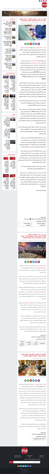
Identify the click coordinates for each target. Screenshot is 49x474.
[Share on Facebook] (39, 44)
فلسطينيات (41, 455)
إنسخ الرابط (27, 219)
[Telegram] (23, 466)
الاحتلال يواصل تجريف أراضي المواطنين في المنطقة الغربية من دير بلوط (8, 58)
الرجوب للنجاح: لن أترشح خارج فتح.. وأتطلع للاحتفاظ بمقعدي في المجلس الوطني (6, 183)
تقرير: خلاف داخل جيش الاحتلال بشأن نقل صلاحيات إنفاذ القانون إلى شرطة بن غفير (7, 133)
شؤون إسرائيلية (18, 455)
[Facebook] (30, 466)
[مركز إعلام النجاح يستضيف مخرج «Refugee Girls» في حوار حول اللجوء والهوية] (12, 96)
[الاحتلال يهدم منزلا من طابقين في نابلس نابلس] (13, 37)
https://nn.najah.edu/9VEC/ (39, 434)
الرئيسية (45, 8)
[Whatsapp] (21, 466)
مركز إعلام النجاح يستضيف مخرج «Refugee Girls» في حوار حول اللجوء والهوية (13, 104)
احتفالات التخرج (28, 343)
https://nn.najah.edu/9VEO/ (38, 337)
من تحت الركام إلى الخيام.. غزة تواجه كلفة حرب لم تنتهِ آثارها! (12, 164)
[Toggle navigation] (40, 1)
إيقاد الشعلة (35, 343)
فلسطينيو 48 (29, 455)
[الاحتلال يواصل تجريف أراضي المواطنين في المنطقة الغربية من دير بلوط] (13, 56)
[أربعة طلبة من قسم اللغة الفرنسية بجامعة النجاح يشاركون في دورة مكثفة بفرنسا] (12, 77)
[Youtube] (18, 466)
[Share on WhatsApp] (28, 44)
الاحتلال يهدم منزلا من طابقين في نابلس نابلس (7, 38)
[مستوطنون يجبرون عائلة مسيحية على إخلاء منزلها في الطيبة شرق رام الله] (13, 42)
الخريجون (42, 343)
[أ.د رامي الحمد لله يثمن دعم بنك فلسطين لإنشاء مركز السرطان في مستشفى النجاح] (6, 77)
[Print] (25, 44)
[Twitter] (26, 466)
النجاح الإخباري (44, 4)
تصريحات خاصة (11, 154)
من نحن (28, 469)
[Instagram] (28, 466)
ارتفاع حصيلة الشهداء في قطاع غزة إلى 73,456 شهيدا (7, 24)
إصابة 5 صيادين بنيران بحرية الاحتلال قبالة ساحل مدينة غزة (8, 51)
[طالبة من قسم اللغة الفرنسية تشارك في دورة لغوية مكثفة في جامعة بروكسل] (6, 96)
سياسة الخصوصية (24, 470)
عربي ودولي (41, 457)
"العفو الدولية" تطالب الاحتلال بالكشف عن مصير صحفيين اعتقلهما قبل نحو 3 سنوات (8, 31)
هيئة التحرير (21, 469)
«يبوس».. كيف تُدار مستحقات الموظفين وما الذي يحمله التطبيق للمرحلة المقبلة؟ (6, 166)
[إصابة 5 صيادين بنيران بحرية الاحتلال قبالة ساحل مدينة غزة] (13, 50)
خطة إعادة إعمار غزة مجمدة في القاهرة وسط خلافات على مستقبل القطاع (7, 144)
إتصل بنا (25, 469)
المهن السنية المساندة (41, 224)
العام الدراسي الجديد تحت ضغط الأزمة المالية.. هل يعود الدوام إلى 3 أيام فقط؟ (12, 183)
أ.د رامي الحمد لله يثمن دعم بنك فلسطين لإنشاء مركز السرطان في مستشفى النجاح (6, 86)
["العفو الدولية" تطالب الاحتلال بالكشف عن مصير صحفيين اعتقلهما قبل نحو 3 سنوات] (13, 29)
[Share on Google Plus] (36, 44)
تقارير (13, 114)
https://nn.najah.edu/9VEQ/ (38, 219)
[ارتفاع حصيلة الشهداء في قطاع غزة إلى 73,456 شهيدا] (13, 23)
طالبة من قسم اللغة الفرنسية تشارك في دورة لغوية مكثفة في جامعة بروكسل (6, 103)
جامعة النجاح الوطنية (27, 224)
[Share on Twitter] (33, 44)
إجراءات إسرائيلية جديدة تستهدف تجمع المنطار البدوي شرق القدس (8, 66)
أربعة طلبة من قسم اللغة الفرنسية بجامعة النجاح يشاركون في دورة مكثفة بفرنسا (12, 85)
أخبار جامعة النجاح (40, 8)
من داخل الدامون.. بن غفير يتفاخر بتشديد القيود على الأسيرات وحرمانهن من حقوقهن (6, 121)
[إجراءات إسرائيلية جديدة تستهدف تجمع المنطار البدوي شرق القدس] (13, 64)
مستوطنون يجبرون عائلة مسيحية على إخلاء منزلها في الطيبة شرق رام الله (7, 44)
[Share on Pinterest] (31, 44)
